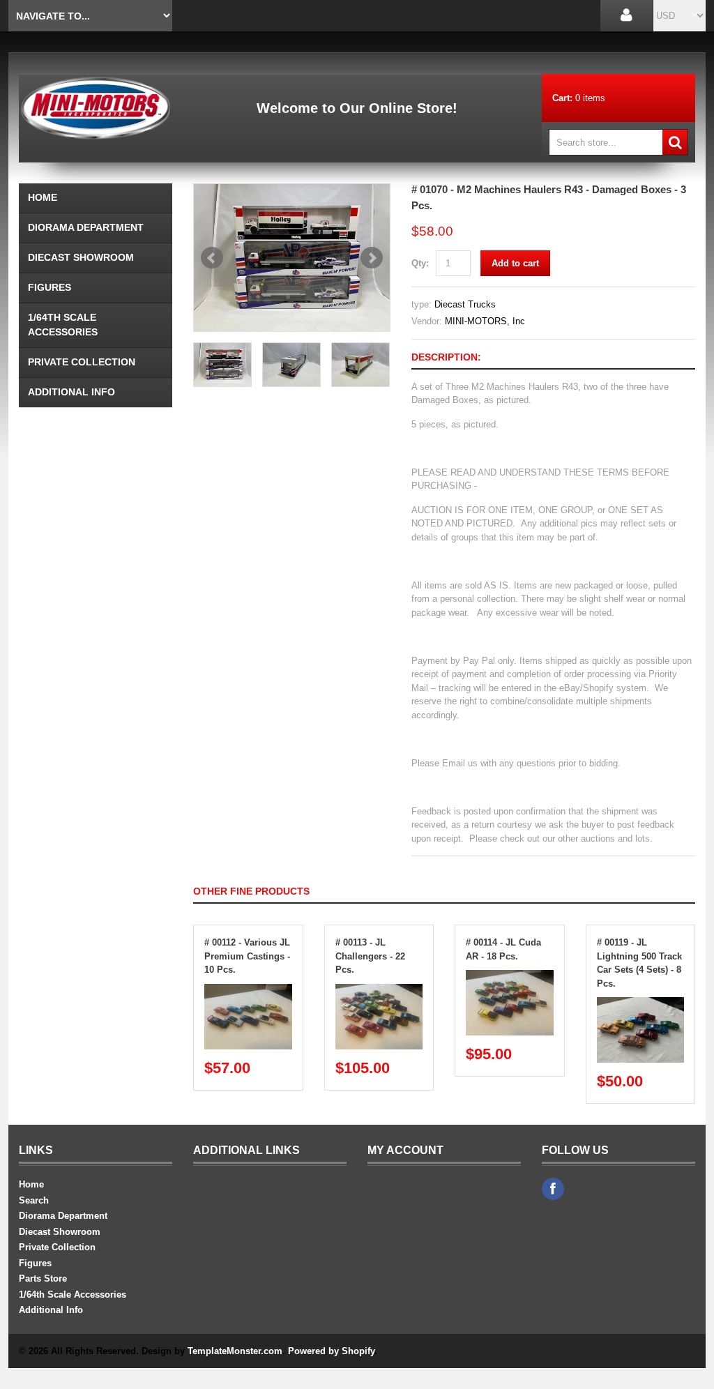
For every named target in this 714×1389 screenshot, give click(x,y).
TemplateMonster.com (235, 1351)
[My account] (626, 15)
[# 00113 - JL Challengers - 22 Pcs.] (379, 990)
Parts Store (43, 1278)
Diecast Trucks (465, 304)
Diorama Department (86, 227)
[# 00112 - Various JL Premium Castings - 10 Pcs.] (248, 990)
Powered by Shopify (331, 1351)
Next (371, 258)
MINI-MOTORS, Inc (485, 321)
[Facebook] (553, 1189)
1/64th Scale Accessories (63, 324)
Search (34, 1200)
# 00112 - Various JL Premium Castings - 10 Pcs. (247, 956)
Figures (49, 287)
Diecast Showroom (81, 257)
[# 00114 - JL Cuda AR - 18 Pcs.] (510, 976)
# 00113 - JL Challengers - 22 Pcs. (370, 956)
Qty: (420, 263)
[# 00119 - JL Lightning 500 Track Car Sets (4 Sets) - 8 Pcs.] (641, 1004)
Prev (212, 258)
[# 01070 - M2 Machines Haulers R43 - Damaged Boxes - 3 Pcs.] (292, 257)
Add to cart (515, 263)
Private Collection (81, 361)
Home (42, 197)
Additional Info (71, 391)
